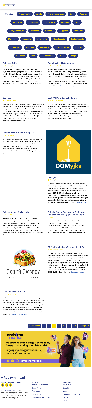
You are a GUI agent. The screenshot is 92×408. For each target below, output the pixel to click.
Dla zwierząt (33, 22)
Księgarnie (63, 31)
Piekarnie (30, 47)
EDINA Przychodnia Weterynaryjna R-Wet (66, 247)
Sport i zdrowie (47, 56)
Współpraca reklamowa (41, 397)
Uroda (62, 56)
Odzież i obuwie (77, 39)
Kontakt (65, 388)
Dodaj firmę (36, 388)
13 (75, 326)
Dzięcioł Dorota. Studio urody (16, 212)
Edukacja (65, 22)
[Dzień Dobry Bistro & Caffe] (23, 266)
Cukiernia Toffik (10, 63)
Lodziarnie (78, 31)
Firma (77, 22)
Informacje (34, 31)
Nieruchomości (59, 39)
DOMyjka (52, 177)
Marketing (12, 39)
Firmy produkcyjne (16, 31)
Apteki (39, 14)
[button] (88, 4)
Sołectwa (78, 47)
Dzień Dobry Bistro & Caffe (15, 291)
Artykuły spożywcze (56, 14)
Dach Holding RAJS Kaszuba (61, 63)
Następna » (84, 326)
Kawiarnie (49, 31)
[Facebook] (2, 385)
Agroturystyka (24, 14)
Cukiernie (83, 14)
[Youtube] (10, 385)
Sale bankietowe (62, 47)
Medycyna (27, 39)
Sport (33, 56)
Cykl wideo (36, 391)
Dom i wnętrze (49, 22)
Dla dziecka (17, 22)
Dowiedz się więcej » (16, 86)
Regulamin (66, 397)
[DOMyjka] (68, 152)
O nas (64, 391)
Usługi (73, 56)
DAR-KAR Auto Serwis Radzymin (62, 98)
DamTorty (7, 98)
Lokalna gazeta (38, 394)
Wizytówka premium (40, 385)
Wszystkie (9, 14)
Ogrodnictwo (15, 47)
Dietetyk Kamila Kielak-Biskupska (18, 133)
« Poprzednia (34, 326)
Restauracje (44, 47)
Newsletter (66, 385)
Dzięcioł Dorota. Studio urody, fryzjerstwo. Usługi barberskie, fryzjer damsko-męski (66, 213)
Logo (64, 400)
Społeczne (20, 56)
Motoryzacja (42, 39)
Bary (71, 14)
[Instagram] (6, 385)
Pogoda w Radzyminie (71, 394)
